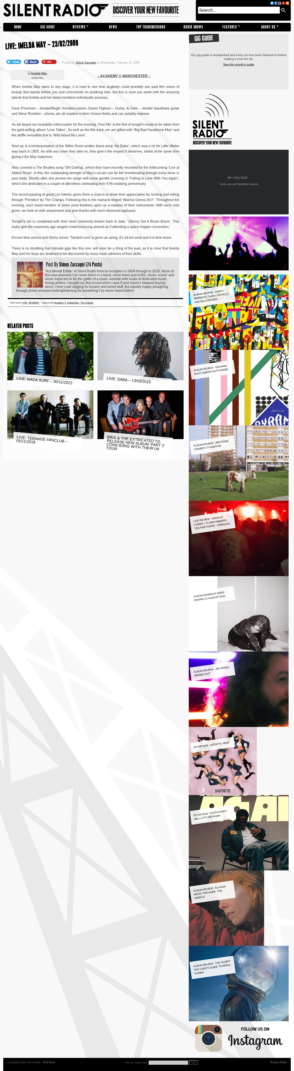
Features (230, 27)
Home (18, 27)
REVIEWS (79, 27)
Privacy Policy (278, 1062)
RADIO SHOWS (193, 27)
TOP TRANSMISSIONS (151, 27)
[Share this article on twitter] (14, 61)
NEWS (113, 27)
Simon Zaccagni (86, 62)
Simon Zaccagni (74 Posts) (80, 264)
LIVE (24, 302)
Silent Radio (98, 10)
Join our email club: (136, 1062)
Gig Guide (47, 27)
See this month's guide (238, 64)
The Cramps (86, 302)
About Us (268, 27)
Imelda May (73, 302)
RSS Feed (49, 1062)
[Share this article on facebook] (32, 61)
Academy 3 (60, 302)
